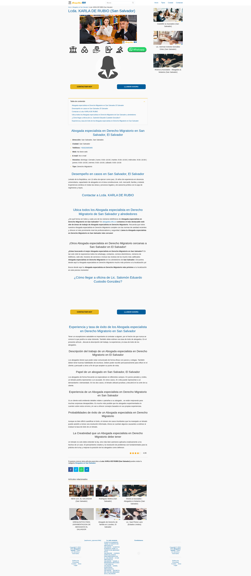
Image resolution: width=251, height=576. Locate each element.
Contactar (179, 3)
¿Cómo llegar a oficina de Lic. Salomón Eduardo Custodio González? (96, 118)
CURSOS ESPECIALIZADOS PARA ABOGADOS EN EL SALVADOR (112, 556)
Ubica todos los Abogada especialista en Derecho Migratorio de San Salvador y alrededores (104, 115)
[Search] (133, 2)
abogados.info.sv (109, 222)
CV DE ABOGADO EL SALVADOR (111, 559)
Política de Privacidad (75, 561)
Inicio (156, 3)
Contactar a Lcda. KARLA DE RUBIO (85, 111)
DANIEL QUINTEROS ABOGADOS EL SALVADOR (111, 568)
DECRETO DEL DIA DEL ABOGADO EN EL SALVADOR (112, 572)
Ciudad (170, 3)
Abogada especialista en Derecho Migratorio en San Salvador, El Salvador (98, 105)
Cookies (73, 564)
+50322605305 (87, 148)
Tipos (163, 3)
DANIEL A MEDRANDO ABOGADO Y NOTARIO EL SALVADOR (111, 563)
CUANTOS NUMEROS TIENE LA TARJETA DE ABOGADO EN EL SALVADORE (112, 550)
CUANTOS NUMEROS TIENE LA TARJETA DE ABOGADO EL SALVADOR (111, 545)
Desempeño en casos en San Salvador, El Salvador (90, 108)
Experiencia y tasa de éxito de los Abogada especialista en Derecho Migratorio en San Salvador (105, 121)
